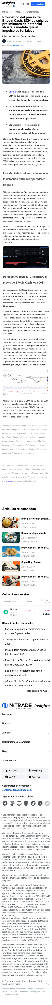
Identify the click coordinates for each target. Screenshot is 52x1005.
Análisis (18, 12)
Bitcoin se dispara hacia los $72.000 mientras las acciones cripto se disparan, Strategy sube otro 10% (35, 533)
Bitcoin (12, 92)
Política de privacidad (35, 988)
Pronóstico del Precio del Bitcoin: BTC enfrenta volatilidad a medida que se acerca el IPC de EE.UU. (35, 576)
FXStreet (14, 41)
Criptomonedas (33, 12)
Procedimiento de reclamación (13, 988)
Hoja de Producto (10, 992)
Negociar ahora (38, 4)
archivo (9, 481)
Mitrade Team (18, 45)
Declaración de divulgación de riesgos (33, 992)
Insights (6, 12)
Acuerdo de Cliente (10, 995)
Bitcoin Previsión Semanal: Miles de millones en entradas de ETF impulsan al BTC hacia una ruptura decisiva (35, 518)
